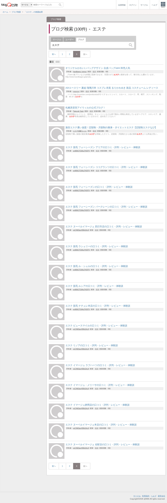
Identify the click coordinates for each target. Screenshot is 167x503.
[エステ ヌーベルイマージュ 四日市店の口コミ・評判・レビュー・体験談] (56, 240)
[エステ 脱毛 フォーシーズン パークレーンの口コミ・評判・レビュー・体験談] (56, 220)
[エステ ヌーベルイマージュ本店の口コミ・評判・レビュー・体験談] (56, 438)
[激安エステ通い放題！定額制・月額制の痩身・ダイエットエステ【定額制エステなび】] (56, 141)
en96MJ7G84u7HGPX (81, 151)
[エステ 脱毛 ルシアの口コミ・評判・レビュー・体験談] (56, 299)
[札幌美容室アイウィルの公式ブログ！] (56, 121)
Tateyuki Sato (78, 111)
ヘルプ (153, 496)
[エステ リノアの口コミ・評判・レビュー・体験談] (56, 359)
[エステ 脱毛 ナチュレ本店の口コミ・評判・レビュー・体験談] (56, 319)
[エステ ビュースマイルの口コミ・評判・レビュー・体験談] (56, 339)
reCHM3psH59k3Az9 (81, 230)
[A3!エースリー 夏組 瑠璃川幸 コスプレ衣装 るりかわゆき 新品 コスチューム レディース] (56, 101)
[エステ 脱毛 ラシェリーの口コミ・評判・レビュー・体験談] (56, 260)
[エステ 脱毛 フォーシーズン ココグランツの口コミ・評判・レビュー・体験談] (56, 181)
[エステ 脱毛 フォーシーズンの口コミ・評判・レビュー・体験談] (56, 200)
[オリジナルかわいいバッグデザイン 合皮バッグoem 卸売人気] (56, 82)
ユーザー (69, 39)
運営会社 (161, 496)
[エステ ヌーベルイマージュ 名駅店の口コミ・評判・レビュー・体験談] (56, 458)
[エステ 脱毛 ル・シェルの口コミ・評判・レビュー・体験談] (56, 280)
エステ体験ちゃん (80, 131)
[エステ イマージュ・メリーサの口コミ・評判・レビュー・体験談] (56, 399)
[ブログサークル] (9, 4)
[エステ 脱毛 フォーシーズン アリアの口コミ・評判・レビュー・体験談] (56, 161)
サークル (57, 39)
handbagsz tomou (80, 72)
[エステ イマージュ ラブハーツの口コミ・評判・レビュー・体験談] (56, 379)
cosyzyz (76, 91)
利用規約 (145, 496)
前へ (54, 54)
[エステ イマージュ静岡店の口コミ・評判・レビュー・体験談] (56, 418)
